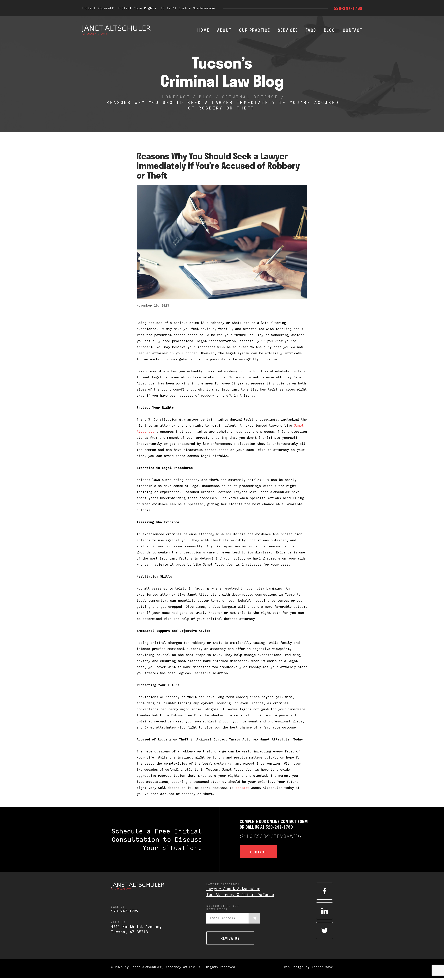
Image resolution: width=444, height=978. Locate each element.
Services (288, 30)
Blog (329, 30)
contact (242, 788)
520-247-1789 (348, 8)
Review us (230, 938)
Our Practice (254, 30)
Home (203, 30)
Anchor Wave (322, 967)
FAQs (311, 30)
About (224, 30)
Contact (352, 30)
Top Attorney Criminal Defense (240, 894)
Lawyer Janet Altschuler (233, 888)
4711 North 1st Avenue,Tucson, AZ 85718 (136, 929)
